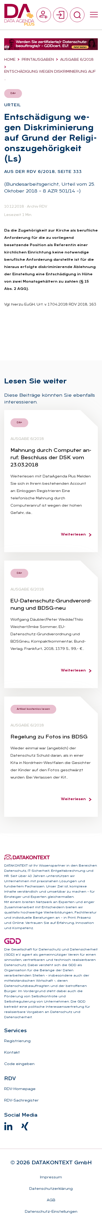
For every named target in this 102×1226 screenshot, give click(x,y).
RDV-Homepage (20, 1089)
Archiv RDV (37, 207)
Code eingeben (19, 1064)
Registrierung (17, 1041)
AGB (51, 1200)
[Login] (60, 15)
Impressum (51, 1177)
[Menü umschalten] (94, 15)
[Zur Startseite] (19, 15)
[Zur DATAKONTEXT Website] (27, 857)
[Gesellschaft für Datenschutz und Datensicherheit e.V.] (12, 941)
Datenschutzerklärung (51, 1189)
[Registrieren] (43, 15)
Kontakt (12, 1053)
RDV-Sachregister (21, 1101)
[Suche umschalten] (77, 15)
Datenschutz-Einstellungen (51, 1212)
